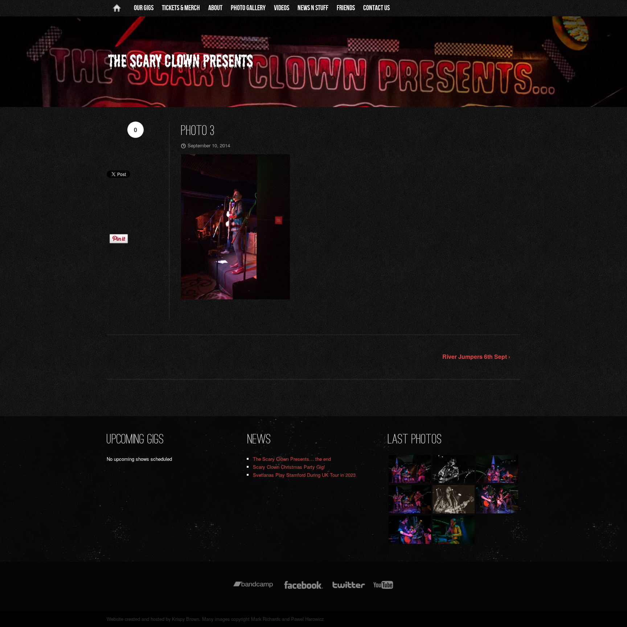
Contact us (376, 8)
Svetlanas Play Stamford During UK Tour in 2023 (304, 474)
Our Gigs (143, 8)
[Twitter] (348, 588)
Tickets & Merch (181, 8)
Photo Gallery (248, 8)
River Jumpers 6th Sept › (476, 356)
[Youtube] (383, 588)
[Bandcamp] (253, 588)
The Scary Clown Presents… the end (292, 458)
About (215, 8)
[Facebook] (303, 588)
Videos (281, 8)
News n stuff (313, 8)
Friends (346, 8)
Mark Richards (265, 618)
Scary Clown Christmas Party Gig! (289, 466)
